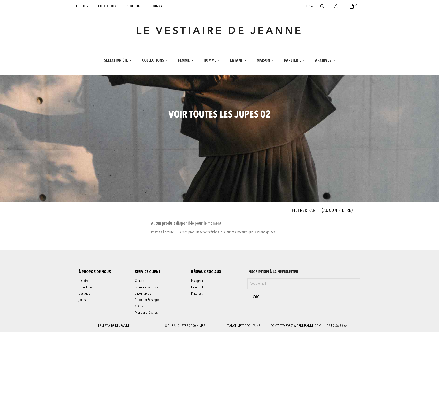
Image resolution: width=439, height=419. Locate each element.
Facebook (197, 287)
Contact (139, 281)
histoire (83, 6)
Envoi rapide (143, 293)
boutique (134, 6)
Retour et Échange (147, 300)
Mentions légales (146, 312)
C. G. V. (139, 306)
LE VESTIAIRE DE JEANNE (219, 31)
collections (108, 6)
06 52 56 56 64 (337, 326)
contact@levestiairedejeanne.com (295, 326)
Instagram (197, 281)
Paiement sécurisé (147, 287)
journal (157, 6)
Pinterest (196, 293)
